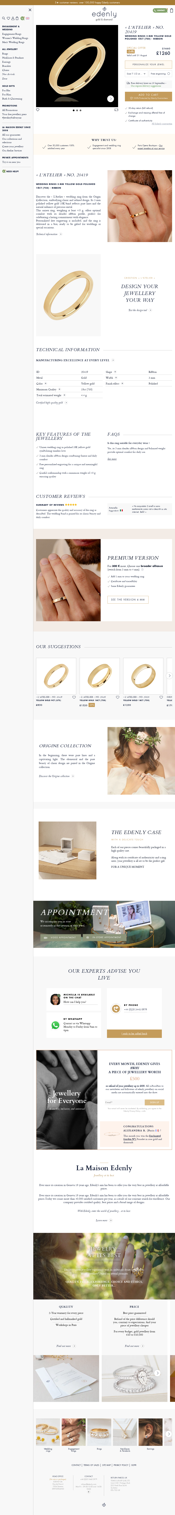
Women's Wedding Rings (15, 38)
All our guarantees (11, 134)
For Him (6, 94)
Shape (111, 372)
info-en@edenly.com (88, 1484)
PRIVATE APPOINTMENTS (15, 157)
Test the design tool (137, 310)
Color (39, 383)
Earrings (6, 62)
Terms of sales (91, 1465)
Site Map (106, 1465)
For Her (6, 90)
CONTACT (76, 1465)
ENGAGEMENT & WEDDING (11, 28)
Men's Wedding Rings (13, 42)
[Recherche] (4, 18)
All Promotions (10, 110)
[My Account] (13, 18)
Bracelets (6, 66)
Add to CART (150, 96)
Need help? (12, 171)
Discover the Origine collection (54, 776)
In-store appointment (106, 937)
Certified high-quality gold (49, 403)
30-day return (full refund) (140, 108)
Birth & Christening (12, 98)
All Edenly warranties (162, 123)
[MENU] (30, 10)
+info (143, 1111)
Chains (5, 70)
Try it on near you (11, 162)
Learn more (101, 1221)
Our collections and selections (12, 140)
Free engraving (158, 73)
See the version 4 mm (128, 599)
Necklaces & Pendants (13, 57)
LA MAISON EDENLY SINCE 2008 (16, 129)
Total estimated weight (49, 395)
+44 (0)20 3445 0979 (135, 1009)
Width (111, 378)
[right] (110, 98)
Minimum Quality (46, 389)
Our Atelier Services (12, 150)
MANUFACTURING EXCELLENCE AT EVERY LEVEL (73, 360)
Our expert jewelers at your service (151, 147)
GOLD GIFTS (8, 86)
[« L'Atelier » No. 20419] (77, 66)
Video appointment (63, 937)
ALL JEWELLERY (10, 49)
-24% (131, 51)
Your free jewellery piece (14, 115)
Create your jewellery (12, 146)
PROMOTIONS (9, 106)
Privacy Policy (121, 1465)
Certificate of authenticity (140, 120)
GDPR (133, 1465)
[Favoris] (9, 18)
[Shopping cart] (18, 18)
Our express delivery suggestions (146, 85)
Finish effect (114, 383)
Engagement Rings (11, 34)
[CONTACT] (23, 18)
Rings (5, 53)
